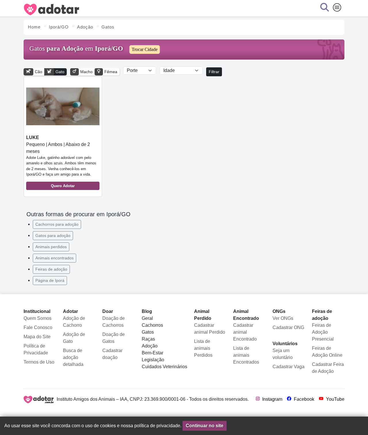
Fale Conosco (38, 327)
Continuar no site (204, 425)
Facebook (303, 399)
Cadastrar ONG (288, 327)
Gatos (148, 332)
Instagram (271, 399)
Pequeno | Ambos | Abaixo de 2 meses (61, 161)
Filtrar (214, 71)
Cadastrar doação (112, 354)
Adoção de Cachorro (74, 322)
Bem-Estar (152, 352)
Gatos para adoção (52, 235)
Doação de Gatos (113, 338)
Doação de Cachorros (113, 322)
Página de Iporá (49, 280)
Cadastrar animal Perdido (209, 329)
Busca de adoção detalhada (73, 357)
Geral (147, 318)
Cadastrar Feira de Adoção (328, 368)
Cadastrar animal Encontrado (245, 332)
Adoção (150, 345)
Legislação (153, 359)
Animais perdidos (51, 246)
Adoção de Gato (74, 338)
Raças (148, 339)
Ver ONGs (283, 318)
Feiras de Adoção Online (327, 352)
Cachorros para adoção (56, 224)
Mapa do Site (37, 336)
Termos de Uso (39, 362)
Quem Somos (37, 318)
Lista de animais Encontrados (246, 355)
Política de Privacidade (36, 349)
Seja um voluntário (283, 354)
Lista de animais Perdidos (203, 348)
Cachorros (152, 325)
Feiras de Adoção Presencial (323, 332)
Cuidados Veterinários (164, 366)
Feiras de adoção (51, 269)
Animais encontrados (54, 258)
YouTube (334, 399)
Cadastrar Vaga (288, 366)
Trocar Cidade (145, 49)
